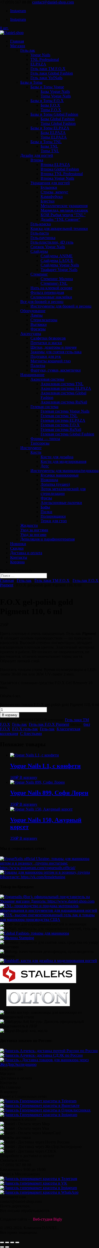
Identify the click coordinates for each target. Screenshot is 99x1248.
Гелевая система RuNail (61, 429)
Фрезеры (38, 329)
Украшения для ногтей (50, 183)
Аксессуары (30, 333)
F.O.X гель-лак (25, 729)
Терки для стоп (54, 521)
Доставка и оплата (26, 553)
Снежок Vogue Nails (47, 247)
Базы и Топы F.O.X (47, 100)
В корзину (9, 715)
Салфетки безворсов (48, 338)
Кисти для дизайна (57, 457)
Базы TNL (49, 146)
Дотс (45, 466)
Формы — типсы (45, 438)
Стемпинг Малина (57, 279)
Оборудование (32, 311)
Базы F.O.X (50, 105)
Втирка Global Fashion (60, 169)
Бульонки (49, 187)
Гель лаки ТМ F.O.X (47, 68)
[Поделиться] (7, 1242)
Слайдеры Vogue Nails (60, 265)
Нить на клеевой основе (51, 288)
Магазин (17, 46)
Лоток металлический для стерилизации (63, 491)
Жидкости (29, 525)
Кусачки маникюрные (60, 475)
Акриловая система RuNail (64, 402)
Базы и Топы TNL (46, 142)
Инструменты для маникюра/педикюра (64, 470)
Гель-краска (40, 224)
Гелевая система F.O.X (60, 425)
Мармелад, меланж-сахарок (64, 210)
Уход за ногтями (34, 530)
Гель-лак (27, 50)
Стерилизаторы (43, 320)
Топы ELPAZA (54, 137)
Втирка (36, 160)
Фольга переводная (47, 292)
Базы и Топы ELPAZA (49, 128)
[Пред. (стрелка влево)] (2, 1247)
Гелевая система (44, 406)
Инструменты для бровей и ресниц (60, 306)
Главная (17, 41)
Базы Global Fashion (58, 119)
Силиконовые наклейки (51, 297)
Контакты (18, 557)
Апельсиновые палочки (61, 502)
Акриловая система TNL (62, 384)
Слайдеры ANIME (57, 256)
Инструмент (31, 448)
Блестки (48, 201)
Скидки (17, 548)
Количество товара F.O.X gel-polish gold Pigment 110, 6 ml (49, 704)
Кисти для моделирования (63, 461)
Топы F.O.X (51, 110)
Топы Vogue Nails (56, 96)
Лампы (36, 315)
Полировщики (53, 516)
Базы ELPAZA (53, 132)
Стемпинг (39, 274)
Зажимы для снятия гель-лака (55, 352)
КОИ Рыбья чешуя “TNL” (63, 215)
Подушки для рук (45, 356)
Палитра (37, 365)
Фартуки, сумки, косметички (55, 370)
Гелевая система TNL (59, 416)
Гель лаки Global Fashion (51, 73)
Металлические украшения (64, 206)
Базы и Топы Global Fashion (54, 114)
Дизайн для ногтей (36, 155)
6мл (87, 724)
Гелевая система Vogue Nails (65, 411)
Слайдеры (39, 251)
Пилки (46, 512)
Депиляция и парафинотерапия (47, 539)
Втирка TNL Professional (62, 174)
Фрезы (46, 498)
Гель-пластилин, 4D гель (51, 242)
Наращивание (32, 375)
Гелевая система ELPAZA (63, 420)
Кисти (35, 452)
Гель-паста (39, 233)
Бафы (45, 507)
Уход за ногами (33, 534)
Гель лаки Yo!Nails (46, 78)
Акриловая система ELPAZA (66, 388)
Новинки (18, 544)
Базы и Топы (31, 82)
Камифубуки (52, 196)
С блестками (31, 733)
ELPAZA (38, 64)
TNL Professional (44, 59)
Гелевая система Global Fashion (67, 434)
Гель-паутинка (42, 237)
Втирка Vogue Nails (57, 178)
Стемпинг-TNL (54, 283)
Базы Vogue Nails (55, 91)
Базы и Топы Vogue (47, 87)
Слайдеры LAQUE (57, 260)
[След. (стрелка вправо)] (7, 1247)
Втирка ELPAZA (55, 164)
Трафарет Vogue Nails (59, 269)
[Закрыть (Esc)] (2, 1242)
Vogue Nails (40, 55)
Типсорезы (40, 443)
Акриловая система (47, 379)
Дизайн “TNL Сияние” (60, 219)
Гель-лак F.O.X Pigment (49, 724)
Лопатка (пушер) (55, 484)
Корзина (17, 562)
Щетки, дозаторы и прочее (53, 347)
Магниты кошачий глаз (50, 361)
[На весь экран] (12, 1242)
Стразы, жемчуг (54, 192)
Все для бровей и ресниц (41, 301)
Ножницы (49, 480)
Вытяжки (38, 324)
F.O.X (5, 729)
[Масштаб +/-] (17, 1242)
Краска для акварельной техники (59, 228)
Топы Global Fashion (58, 123)
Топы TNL (50, 151)
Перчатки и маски (46, 343)
